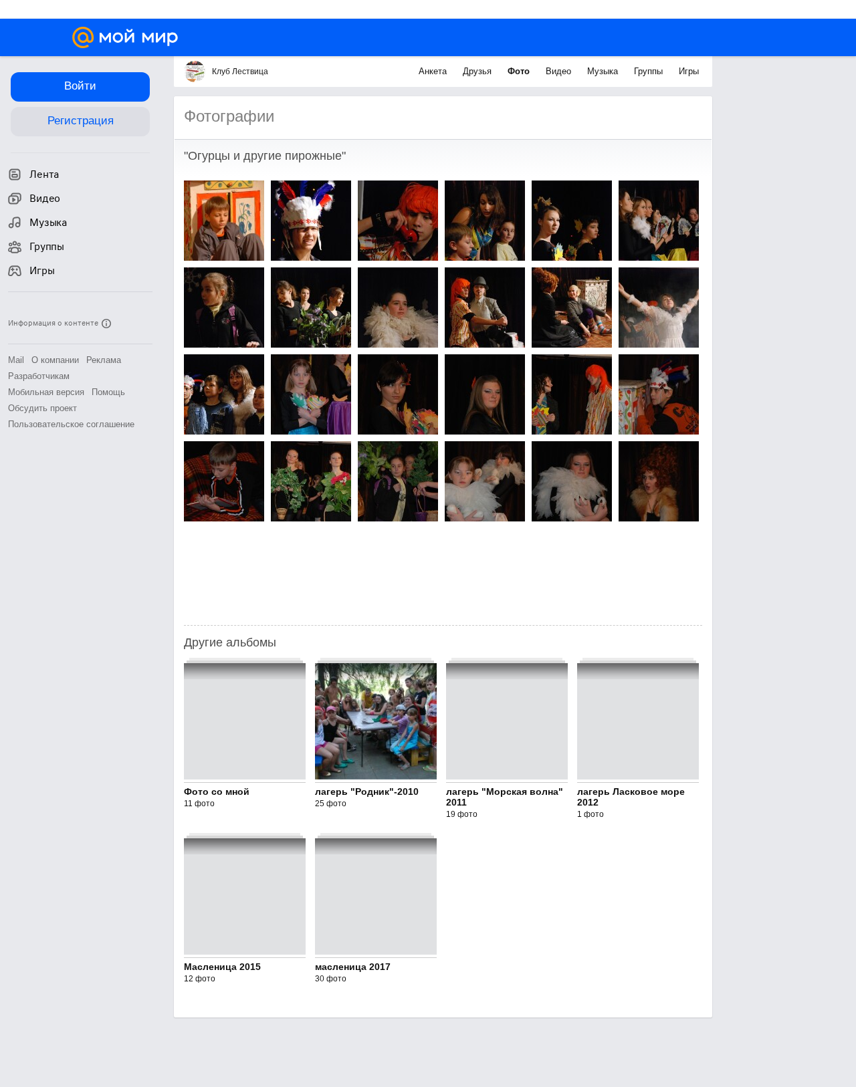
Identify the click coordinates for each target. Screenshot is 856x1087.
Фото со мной (216, 791)
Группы (649, 71)
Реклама (103, 360)
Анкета (434, 71)
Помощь (108, 392)
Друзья (478, 71)
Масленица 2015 (222, 966)
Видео (560, 71)
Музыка (604, 71)
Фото (520, 71)
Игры (689, 71)
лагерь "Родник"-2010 (367, 791)
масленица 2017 (353, 966)
